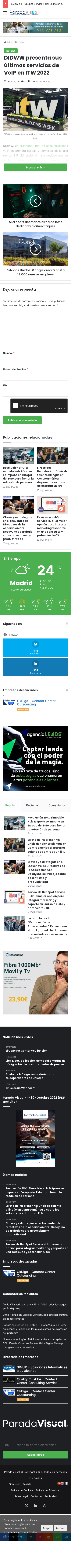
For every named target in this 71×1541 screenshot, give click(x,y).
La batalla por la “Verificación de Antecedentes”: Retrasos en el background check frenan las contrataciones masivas (47, 926)
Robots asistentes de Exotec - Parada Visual (29, 1324)
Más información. (14, 1536)
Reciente (32, 805)
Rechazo (60, 1528)
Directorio (14, 1484)
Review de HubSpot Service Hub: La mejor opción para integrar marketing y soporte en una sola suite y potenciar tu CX (52, 526)
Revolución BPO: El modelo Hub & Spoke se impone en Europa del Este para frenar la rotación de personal (18, 475)
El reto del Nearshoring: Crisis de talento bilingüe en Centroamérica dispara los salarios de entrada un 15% (52, 477)
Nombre (9, 353)
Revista (27, 1484)
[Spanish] (59, 1483)
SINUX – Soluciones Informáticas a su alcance (42, 1369)
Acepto (47, 1528)
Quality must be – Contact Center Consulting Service (37, 1381)
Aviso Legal (21, 1496)
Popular (10, 805)
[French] (66, 1483)
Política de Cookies (22, 1490)
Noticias (20, 42)
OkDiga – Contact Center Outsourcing (36, 702)
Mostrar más (34, 167)
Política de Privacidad (48, 1490)
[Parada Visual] (24, 12)
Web (5, 385)
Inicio (9, 42)
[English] (62, 1483)
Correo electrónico (15, 369)
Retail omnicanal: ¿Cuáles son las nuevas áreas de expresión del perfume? (35, 1328)
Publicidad (51, 1496)
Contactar (36, 1496)
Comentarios (57, 805)
